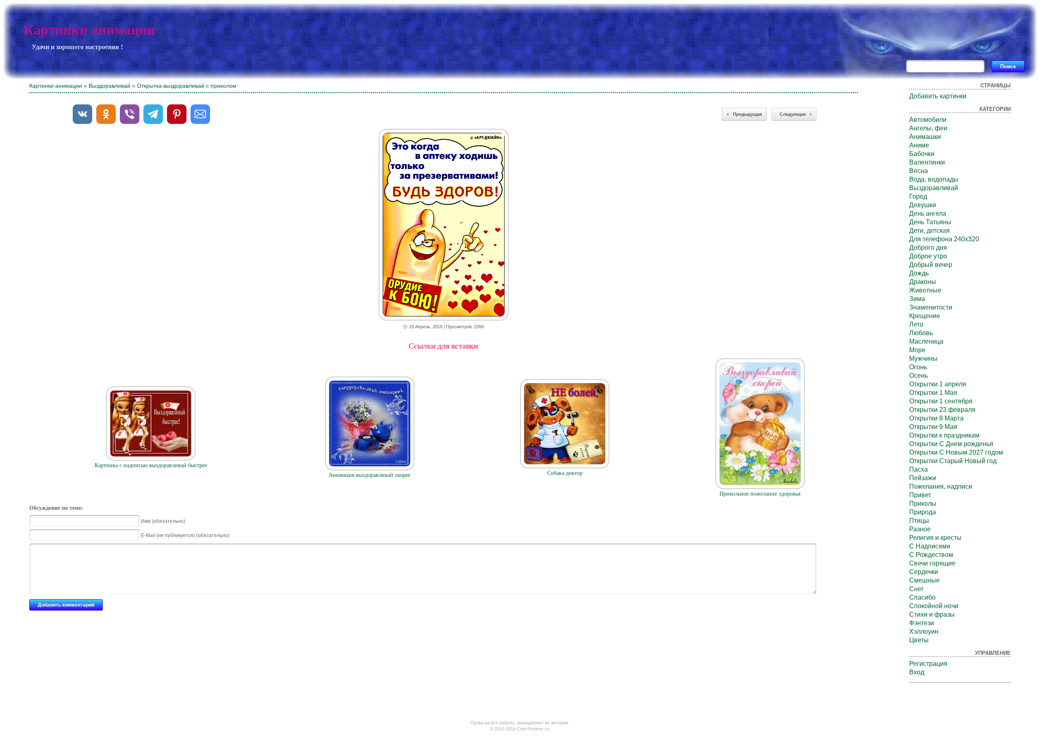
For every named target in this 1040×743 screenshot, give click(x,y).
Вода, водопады (933, 179)
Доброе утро (928, 256)
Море (917, 350)
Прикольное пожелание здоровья (759, 494)
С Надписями (929, 546)
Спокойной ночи (933, 605)
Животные (925, 290)
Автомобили (928, 119)
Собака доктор (565, 473)
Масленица (926, 341)
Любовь (921, 332)
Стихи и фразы (932, 614)
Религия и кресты (935, 537)
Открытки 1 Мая (933, 392)
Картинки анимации (89, 29)
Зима (917, 298)
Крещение (924, 315)
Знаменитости (930, 307)
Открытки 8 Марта (936, 418)
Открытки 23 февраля (942, 409)
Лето (916, 324)
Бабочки (921, 153)
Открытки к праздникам (944, 435)
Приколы (922, 503)
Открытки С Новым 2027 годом (956, 452)
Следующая (793, 114)
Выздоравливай (109, 85)
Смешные (924, 580)
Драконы (922, 281)
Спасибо (922, 597)
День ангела (927, 213)
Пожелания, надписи (940, 486)
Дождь (919, 273)
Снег (916, 588)
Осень (918, 375)
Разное (920, 529)
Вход (916, 672)
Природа (922, 512)
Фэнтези (921, 623)
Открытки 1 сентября (941, 401)
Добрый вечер (930, 264)
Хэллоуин (923, 631)
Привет (920, 495)
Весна (918, 170)
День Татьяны (930, 222)
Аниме (919, 145)
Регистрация (928, 663)
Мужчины (923, 358)
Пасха (918, 469)
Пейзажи (922, 477)
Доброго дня (928, 247)
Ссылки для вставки (443, 345)
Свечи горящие (932, 563)
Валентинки (927, 162)
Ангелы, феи (928, 128)
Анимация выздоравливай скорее (369, 475)
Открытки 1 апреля (937, 384)
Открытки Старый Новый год (953, 460)
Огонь (918, 367)
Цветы (919, 640)
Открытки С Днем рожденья (951, 443)
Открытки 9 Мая (933, 426)
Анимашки (925, 136)
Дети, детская (929, 230)
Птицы (919, 520)
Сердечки (923, 571)
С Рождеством (931, 554)
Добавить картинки (937, 96)
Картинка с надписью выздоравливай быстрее (151, 465)
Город (918, 196)
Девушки (922, 204)
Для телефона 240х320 (944, 239)
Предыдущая (747, 114)
